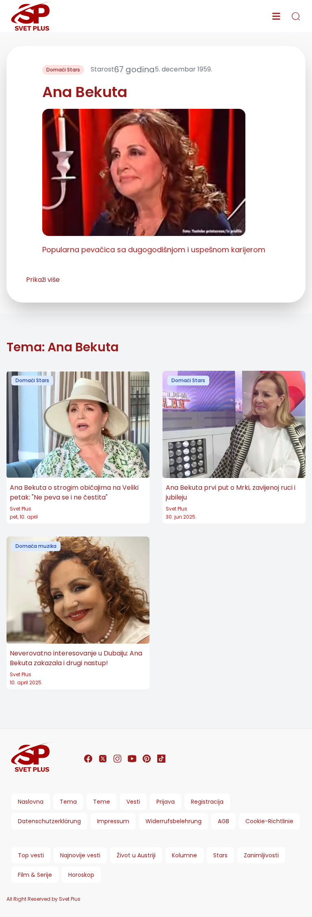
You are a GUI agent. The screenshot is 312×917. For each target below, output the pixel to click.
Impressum (113, 821)
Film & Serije (35, 875)
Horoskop (81, 875)
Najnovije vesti (80, 855)
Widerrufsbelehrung (173, 821)
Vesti (133, 802)
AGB (223, 821)
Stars (220, 855)
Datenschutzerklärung (49, 821)
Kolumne (184, 855)
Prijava (165, 802)
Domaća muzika (35, 546)
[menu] (276, 16)
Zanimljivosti (261, 855)
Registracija (207, 802)
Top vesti (31, 855)
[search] (296, 16)
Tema (68, 802)
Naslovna (30, 802)
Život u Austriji (136, 855)
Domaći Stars (63, 69)
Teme (101, 802)
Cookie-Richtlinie (269, 821)
